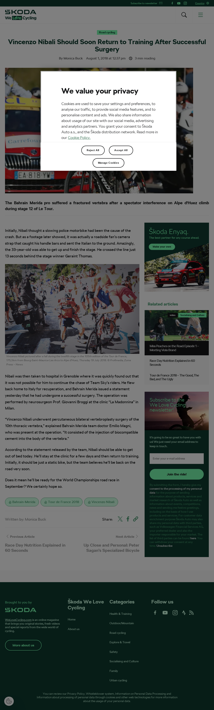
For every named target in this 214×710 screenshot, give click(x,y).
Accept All (121, 150)
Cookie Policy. (79, 137)
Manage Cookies (108, 162)
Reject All (93, 150)
